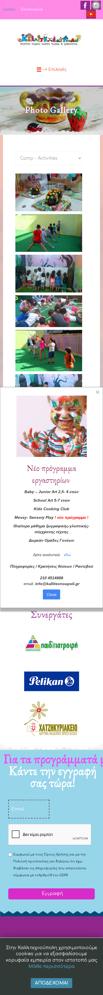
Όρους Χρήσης (56, 854)
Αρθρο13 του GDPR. (53, 875)
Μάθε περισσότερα (52, 966)
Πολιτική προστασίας (31, 861)
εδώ (67, 554)
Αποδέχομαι (51, 983)
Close (52, 594)
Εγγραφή (51, 893)
